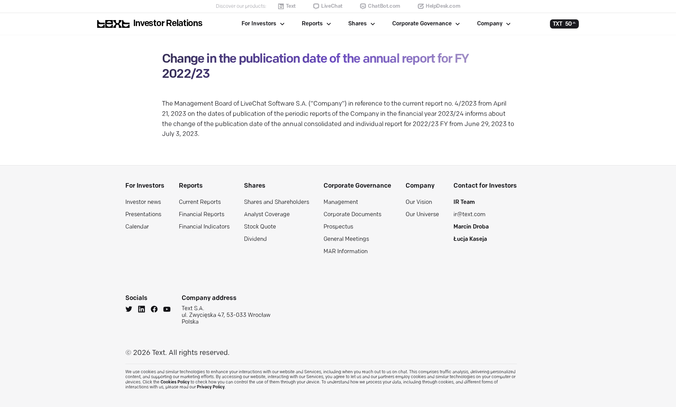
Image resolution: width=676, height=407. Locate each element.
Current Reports (200, 202)
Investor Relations (167, 23)
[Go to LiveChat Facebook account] (154, 310)
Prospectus (338, 227)
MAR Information (346, 252)
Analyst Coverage (267, 215)
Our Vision (419, 202)
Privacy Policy (211, 387)
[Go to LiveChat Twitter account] (128, 310)
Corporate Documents (352, 215)
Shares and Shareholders (276, 202)
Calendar (137, 227)
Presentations (143, 215)
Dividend (255, 239)
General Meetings (346, 239)
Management (341, 202)
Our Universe (422, 215)
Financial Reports (201, 215)
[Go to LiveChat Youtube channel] (166, 310)
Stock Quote (260, 227)
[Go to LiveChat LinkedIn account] (141, 310)
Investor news (143, 202)
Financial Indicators (204, 227)
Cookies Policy (175, 382)
